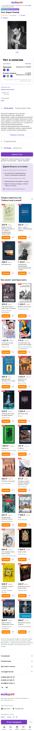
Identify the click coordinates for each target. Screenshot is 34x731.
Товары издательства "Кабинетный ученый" (11, 199)
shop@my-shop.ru (8, 683)
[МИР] (3, 717)
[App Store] (5, 709)
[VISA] (9, 717)
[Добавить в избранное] (13, 237)
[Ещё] (31, 722)
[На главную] (17, 3)
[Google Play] (18, 709)
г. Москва (28, 63)
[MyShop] (7, 695)
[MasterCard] (13, 717)
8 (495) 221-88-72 (7, 680)
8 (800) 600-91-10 (8, 677)
